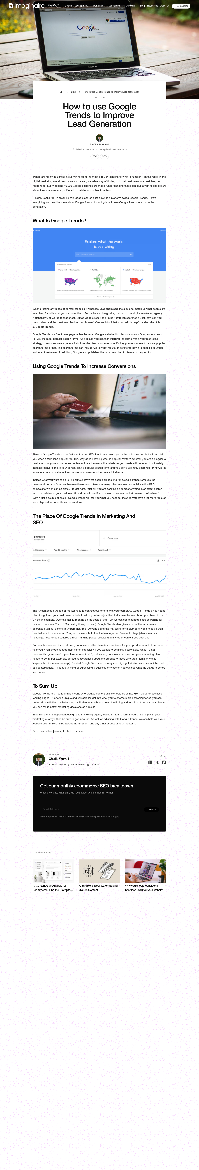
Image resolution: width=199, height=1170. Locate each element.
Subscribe (151, 810)
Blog (142, 6)
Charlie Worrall (101, 145)
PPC (95, 157)
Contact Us (181, 6)
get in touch (82, 719)
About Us (164, 6)
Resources (152, 6)
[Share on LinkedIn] (150, 762)
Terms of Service (107, 817)
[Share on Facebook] (163, 762)
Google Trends (44, 327)
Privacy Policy (90, 817)
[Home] (35, 6)
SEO (104, 157)
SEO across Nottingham (73, 724)
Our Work (130, 6)
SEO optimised (109, 309)
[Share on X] (157, 762)
